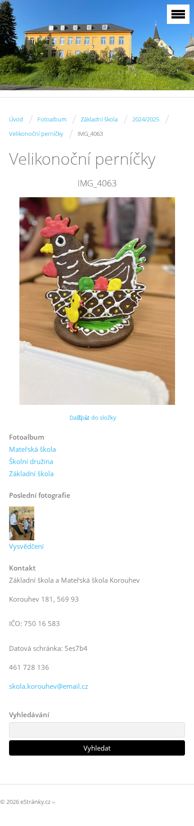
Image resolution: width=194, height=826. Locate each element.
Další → (79, 417)
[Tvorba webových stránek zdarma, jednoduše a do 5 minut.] (54, 802)
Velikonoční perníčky (36, 134)
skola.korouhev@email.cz (48, 686)
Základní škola (99, 119)
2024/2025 (145, 119)
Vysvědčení (26, 546)
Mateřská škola (32, 449)
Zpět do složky (97, 417)
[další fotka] (170, 301)
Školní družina (31, 461)
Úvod (16, 119)
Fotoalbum (51, 119)
